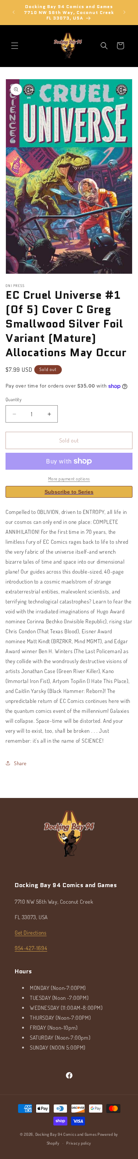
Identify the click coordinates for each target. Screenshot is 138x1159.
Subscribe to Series (69, 492)
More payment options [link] (69, 479)
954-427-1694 (31, 948)
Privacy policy (78, 1143)
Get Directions (30, 932)
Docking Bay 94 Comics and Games (66, 1134)
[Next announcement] (124, 12)
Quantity (13, 399)
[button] (15, 46)
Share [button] (20, 763)
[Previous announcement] (14, 12)
